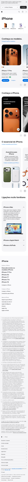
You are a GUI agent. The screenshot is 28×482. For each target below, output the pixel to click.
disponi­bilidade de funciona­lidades (13, 429)
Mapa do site (10, 480)
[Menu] (26, 12)
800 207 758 (7, 469)
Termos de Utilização (5, 478)
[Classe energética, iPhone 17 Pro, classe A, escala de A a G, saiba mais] (10, 77)
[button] (10, 7)
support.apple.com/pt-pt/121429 (16, 350)
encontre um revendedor (17, 468)
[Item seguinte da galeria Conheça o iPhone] (25, 135)
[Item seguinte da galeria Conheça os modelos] (25, 84)
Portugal (3, 472)
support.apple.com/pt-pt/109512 (9, 409)
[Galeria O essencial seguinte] (25, 191)
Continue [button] (23, 7)
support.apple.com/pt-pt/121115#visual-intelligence (13, 346)
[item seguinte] (25, 27)
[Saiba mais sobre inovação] (11, 114)
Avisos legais (3, 480)
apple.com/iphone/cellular (19, 398)
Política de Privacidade (6, 476)
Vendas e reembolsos (15, 478)
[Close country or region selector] (26, 2)
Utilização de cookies (16, 476)
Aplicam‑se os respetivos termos (19, 432)
